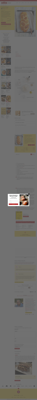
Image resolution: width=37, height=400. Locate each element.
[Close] (28, 194)
